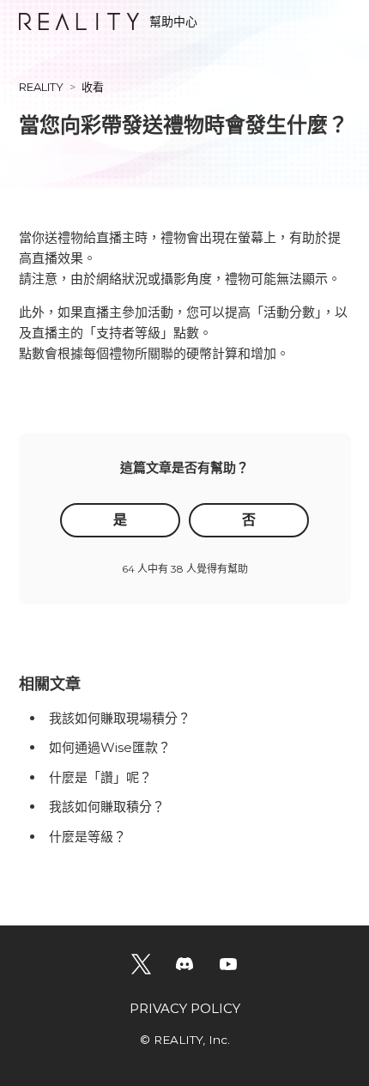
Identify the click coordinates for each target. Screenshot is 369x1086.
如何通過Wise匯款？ (110, 747)
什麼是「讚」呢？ (100, 777)
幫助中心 (173, 21)
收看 (93, 87)
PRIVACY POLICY (185, 1008)
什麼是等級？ (87, 836)
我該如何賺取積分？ (107, 806)
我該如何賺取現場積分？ (120, 718)
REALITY (41, 87)
